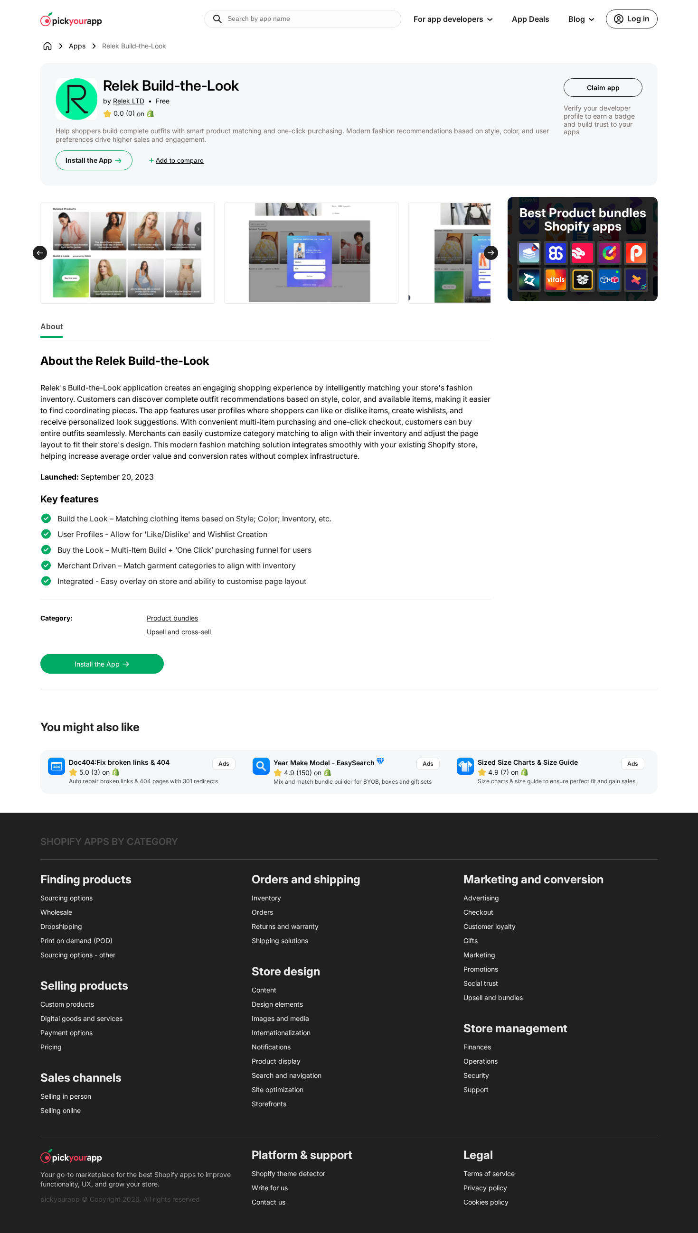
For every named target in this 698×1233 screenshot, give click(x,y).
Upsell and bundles (493, 997)
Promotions (480, 969)
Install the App (89, 160)
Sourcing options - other (77, 955)
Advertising (481, 898)
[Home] (54, 46)
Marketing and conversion (533, 879)
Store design (286, 971)
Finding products (86, 879)
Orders (262, 912)
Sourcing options (66, 898)
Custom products (67, 1004)
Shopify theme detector (288, 1173)
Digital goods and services (81, 1018)
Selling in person (65, 1096)
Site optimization (277, 1089)
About (51, 327)
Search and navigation (286, 1075)
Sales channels (81, 1078)
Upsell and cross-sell (179, 632)
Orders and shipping (306, 879)
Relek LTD (128, 101)
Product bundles (172, 618)
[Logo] (71, 19)
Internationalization (281, 1033)
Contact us (268, 1202)
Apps (77, 46)
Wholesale (56, 912)
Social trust (480, 983)
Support (476, 1089)
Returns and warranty (285, 926)
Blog (576, 19)
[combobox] (302, 19)
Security (476, 1075)
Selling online (60, 1110)
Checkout (478, 912)
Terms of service (489, 1173)
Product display (276, 1061)
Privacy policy (485, 1188)
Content (264, 990)
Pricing (51, 1047)
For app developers (448, 19)
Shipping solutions (280, 940)
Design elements (277, 1004)
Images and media (280, 1018)
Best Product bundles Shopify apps (582, 219)
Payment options (66, 1033)
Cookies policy (486, 1202)
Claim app (603, 87)
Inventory (266, 898)
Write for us (270, 1188)
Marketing (479, 955)
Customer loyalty (489, 926)
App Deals (530, 19)
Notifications (271, 1047)
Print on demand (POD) (76, 940)
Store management (515, 1028)
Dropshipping (61, 926)
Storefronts (269, 1104)
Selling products (84, 985)
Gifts (470, 940)
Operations (480, 1061)
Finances (477, 1047)
